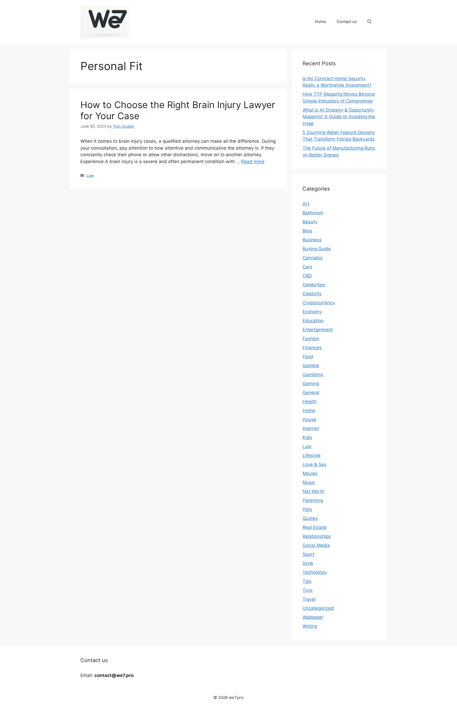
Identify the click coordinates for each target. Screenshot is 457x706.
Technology (315, 572)
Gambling (313, 374)
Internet (311, 428)
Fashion (311, 338)
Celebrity (312, 293)
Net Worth (313, 491)
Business (312, 239)
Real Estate (315, 527)
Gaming (311, 383)
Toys (308, 590)
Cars (307, 266)
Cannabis (313, 257)
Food (308, 356)
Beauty (310, 221)
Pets (307, 509)
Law (90, 175)
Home (320, 21)
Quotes (310, 518)
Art (306, 203)
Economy (312, 311)
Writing (310, 626)
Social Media (316, 545)
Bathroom (313, 212)
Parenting (313, 500)
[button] (369, 22)
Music (309, 482)
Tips (307, 581)
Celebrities (314, 284)
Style (308, 563)
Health (310, 401)
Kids (307, 437)
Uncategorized (318, 608)
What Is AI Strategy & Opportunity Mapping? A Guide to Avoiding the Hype (339, 116)
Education (313, 320)
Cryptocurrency (319, 302)
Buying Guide (317, 248)
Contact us (347, 21)
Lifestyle (312, 455)
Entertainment (318, 329)
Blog (307, 230)
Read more (252, 161)
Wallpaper (313, 617)
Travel (309, 599)
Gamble (311, 365)
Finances (312, 347)
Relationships (317, 536)
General (311, 392)
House (309, 419)
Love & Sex (314, 464)
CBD (307, 275)
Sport (308, 554)
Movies (310, 473)
